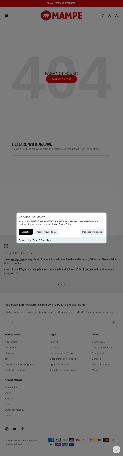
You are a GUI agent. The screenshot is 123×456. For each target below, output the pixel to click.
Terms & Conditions (42, 240)
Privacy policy (25, 240)
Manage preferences (92, 231)
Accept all (25, 231)
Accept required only (46, 231)
